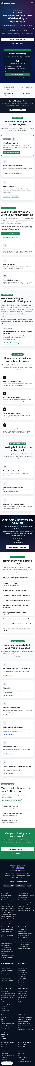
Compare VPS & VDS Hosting (26, 895)
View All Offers (17, 854)
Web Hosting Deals (8, 885)
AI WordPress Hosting (7, 906)
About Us (3, 1017)
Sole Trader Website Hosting (8, 941)
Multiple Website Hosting (25, 933)
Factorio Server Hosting (24, 1021)
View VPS (6, 196)
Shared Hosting (5, 897)
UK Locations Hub (6, 966)
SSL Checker (4, 1002)
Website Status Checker (7, 1006)
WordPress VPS (5, 1053)
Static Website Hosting (7, 921)
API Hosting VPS (22, 1057)
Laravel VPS (21, 1051)
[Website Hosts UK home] (8, 3)
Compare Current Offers (10, 237)
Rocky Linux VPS (5, 1049)
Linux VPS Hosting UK (24, 904)
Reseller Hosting (5, 923)
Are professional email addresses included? (16, 600)
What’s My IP (4, 1008)
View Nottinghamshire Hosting (11, 801)
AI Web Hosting (5, 904)
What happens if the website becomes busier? (17, 624)
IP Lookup (3, 1000)
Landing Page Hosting (24, 948)
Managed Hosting (23, 938)
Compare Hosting (20, 885)
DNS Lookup (4, 991)
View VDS (15, 196)
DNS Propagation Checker (8, 993)
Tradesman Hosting (6, 974)
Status (2, 1021)
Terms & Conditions (6, 1030)
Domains (23, 963)
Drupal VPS (4, 1057)
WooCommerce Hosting (7, 949)
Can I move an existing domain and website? (16, 595)
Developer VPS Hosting (24, 902)
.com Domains (22, 974)
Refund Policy (4, 1034)
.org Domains (22, 978)
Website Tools (6, 989)
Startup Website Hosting (7, 939)
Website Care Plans (23, 935)
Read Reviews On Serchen (17, 547)
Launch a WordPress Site (17, 39)
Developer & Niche (25, 1042)
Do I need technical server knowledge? (14, 590)
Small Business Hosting (7, 929)
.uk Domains (21, 970)
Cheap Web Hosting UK (7, 900)
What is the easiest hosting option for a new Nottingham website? (16, 578)
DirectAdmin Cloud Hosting (8, 914)
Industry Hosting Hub (6, 968)
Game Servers (24, 1015)
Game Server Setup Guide (25, 1029)
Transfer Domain (22, 983)
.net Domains (22, 976)
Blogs (2, 1019)
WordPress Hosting (6, 902)
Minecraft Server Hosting (25, 1019)
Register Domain (23, 980)
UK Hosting (5, 893)
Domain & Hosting (23, 931)
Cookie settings (7, 1063)
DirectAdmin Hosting (6, 912)
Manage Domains (23, 985)
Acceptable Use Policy (7, 1025)
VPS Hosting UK (22, 897)
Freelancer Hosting (6, 978)
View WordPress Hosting (11, 152)
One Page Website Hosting (8, 919)
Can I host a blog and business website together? (14, 613)
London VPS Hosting (24, 900)
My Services (21, 1002)
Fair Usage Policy (5, 1028)
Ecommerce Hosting (6, 943)
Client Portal (24, 989)
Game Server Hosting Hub (25, 1017)
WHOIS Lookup (5, 1010)
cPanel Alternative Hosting (8, 916)
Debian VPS (4, 1047)
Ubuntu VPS (4, 1045)
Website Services (25, 927)
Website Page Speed (6, 1004)
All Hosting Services (6, 895)
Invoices (20, 1000)
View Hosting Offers (17, 110)
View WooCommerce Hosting (13, 173)
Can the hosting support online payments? (16, 619)
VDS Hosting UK (22, 906)
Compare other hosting (17, 77)
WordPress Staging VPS (24, 1061)
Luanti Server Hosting (24, 1023)
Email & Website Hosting (7, 955)
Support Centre (22, 995)
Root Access (24, 893)
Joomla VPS (4, 1059)
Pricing (29, 885)
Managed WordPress (24, 940)
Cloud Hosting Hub (6, 947)
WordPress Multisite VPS (7, 1055)
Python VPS (21, 1049)
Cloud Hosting (5, 945)
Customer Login (22, 991)
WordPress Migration (24, 944)
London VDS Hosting (24, 908)
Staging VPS (21, 1059)
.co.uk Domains (22, 972)
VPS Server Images (8, 1042)
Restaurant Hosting (6, 976)
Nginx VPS (21, 1053)
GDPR (2, 1036)
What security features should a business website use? (15, 606)
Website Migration (23, 946)
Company (5, 1015)
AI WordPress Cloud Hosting (8, 908)
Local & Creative (7, 963)
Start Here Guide (22, 929)
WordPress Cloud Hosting (8, 910)
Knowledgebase (22, 997)
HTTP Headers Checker (7, 997)
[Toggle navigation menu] (32, 3)
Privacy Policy (4, 1032)
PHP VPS (20, 1055)
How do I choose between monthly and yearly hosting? (16, 629)
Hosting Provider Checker (8, 995)
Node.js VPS (21, 1047)
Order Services (22, 993)
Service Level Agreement (7, 1023)
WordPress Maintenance (25, 942)
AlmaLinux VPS (5, 1051)
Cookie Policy (4, 1038)
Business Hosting (7, 927)
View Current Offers (17, 43)
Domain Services (23, 966)
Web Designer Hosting (7, 980)
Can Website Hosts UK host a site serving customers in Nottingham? (15, 585)
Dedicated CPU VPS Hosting (26, 910)
